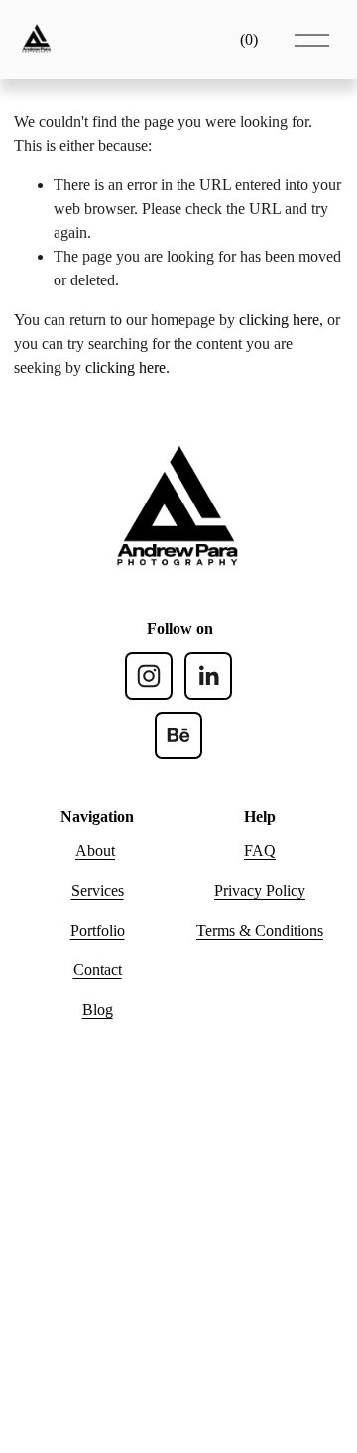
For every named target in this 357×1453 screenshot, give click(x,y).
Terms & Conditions (259, 930)
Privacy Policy (259, 890)
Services (97, 890)
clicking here (279, 319)
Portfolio (97, 930)
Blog (97, 1009)
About (95, 850)
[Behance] (178, 735)
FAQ (260, 850)
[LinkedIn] (208, 676)
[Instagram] (149, 676)
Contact (97, 969)
